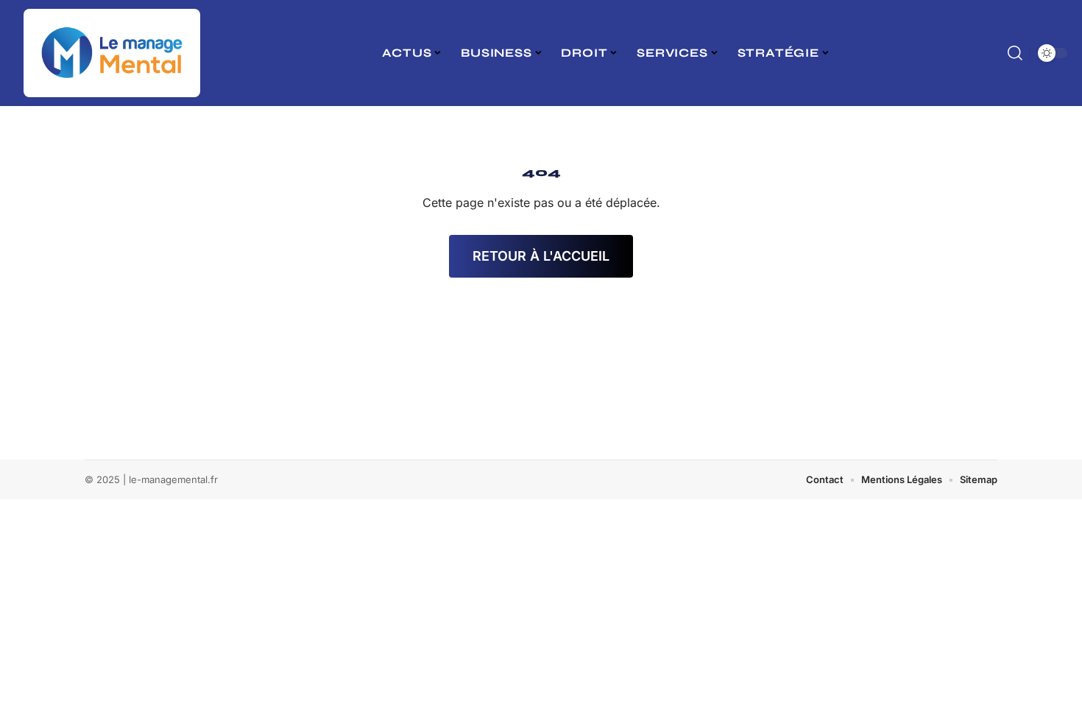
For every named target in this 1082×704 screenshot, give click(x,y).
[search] (1015, 53)
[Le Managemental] (112, 53)
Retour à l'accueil (541, 256)
